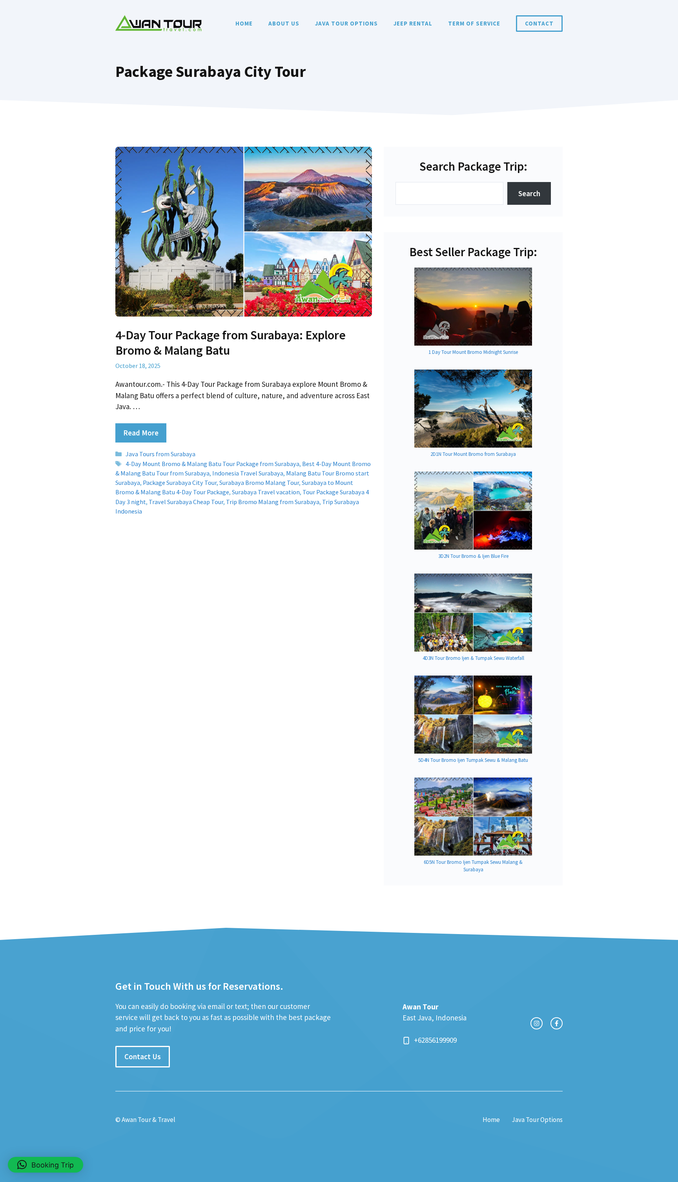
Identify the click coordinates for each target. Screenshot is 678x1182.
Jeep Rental (413, 23)
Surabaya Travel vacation (266, 492)
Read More (141, 432)
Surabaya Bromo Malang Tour (259, 482)
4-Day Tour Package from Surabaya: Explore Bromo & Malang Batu (230, 342)
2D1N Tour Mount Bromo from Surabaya (473, 454)
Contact (539, 23)
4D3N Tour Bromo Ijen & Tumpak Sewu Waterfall (473, 658)
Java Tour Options (346, 23)
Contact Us (142, 1056)
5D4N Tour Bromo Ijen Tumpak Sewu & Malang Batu (473, 760)
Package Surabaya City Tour (180, 482)
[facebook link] (556, 1023)
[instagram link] (536, 1023)
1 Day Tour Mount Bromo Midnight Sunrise (473, 352)
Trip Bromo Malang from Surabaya (272, 502)
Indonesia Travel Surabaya (247, 473)
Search (529, 193)
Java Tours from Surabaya (160, 454)
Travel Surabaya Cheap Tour (186, 502)
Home (244, 23)
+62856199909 (435, 1040)
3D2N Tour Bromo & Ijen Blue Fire (473, 556)
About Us (283, 23)
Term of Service (474, 23)
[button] (45, 1165)
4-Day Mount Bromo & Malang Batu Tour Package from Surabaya (212, 464)
